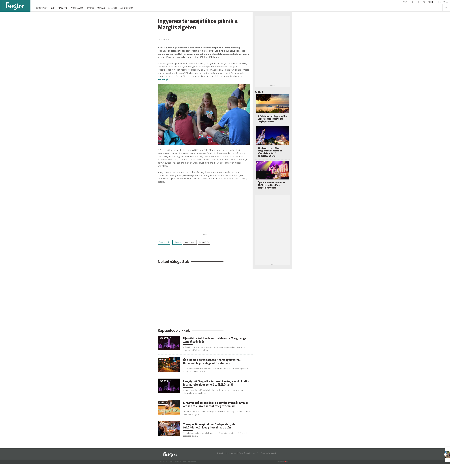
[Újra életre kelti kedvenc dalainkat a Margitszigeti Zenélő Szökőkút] (169, 343)
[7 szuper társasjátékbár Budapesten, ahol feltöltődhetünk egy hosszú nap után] (169, 429)
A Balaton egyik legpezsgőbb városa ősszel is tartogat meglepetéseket (272, 118)
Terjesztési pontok (268, 453)
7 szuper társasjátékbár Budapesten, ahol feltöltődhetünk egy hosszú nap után (210, 426)
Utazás (101, 8)
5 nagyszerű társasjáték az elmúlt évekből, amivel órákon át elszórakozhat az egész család (215, 404)
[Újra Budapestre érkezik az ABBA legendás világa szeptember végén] (272, 172)
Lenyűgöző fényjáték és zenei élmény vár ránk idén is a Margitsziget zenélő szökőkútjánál (216, 383)
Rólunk (220, 453)
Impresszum (231, 453)
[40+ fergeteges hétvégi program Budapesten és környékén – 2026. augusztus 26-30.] (272, 137)
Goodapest (41, 8)
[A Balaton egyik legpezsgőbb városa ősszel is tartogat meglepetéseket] (272, 105)
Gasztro (63, 8)
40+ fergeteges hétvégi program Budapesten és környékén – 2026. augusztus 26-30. (270, 152)
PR (289, 462)
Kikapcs (90, 8)
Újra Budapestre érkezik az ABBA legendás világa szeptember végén (271, 185)
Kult (53, 8)
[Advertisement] (204, 295)
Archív (255, 453)
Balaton (112, 8)
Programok (77, 8)
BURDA (404, 2)
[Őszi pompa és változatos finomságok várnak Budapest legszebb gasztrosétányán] (169, 364)
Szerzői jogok (244, 453)
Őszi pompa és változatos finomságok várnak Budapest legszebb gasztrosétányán (212, 361)
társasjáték (204, 242)
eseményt (163, 79)
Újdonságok (126, 8)
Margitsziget (190, 242)
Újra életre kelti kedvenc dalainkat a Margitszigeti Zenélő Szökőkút (215, 340)
